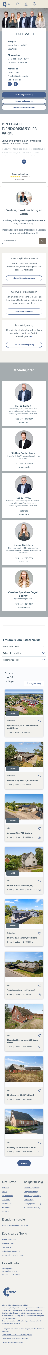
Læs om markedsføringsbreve (12, 1342)
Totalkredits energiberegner (13, 1255)
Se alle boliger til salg (32, 1188)
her (30, 336)
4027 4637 (29, 419)
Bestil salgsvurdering (24, 95)
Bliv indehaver (7, 1195)
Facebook (6, 1207)
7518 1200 (24, 511)
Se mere (24, 1163)
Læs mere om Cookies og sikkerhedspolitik (17, 1335)
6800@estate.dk (21, 76)
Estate (9, 1291)
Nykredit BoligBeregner (11, 1251)
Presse (4, 1192)
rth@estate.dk (24, 514)
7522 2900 (15, 72)
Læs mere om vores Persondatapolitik (15, 1339)
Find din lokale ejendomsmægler (15, 1225)
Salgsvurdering (8, 1247)
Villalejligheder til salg (32, 1203)
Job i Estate (6, 1203)
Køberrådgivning (9, 1239)
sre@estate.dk (24, 467)
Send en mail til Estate (10, 1274)
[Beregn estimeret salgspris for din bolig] (42, 241)
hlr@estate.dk (24, 422)
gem (39, 721)
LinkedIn (5, 1211)
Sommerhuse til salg (32, 1207)
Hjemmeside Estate (6, 4)
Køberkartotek (8, 1243)
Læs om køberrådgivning (24, 345)
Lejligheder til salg (31, 1192)
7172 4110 (29, 464)
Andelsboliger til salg (32, 1195)
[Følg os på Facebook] (16, 84)
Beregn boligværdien (24, 101)
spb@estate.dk (24, 607)
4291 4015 (29, 604)
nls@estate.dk (24, 561)
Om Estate (6, 1199)
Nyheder (5, 1188)
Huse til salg (28, 1199)
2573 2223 (29, 558)
